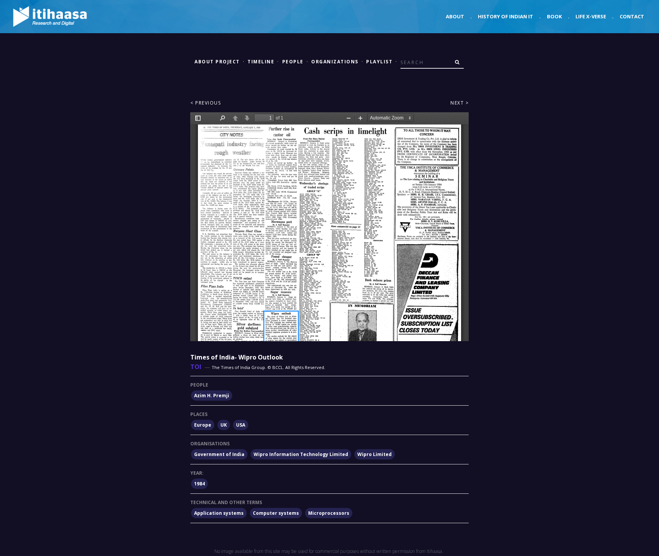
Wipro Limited (374, 454)
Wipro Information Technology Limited (301, 454)
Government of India (219, 454)
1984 (199, 483)
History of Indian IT (505, 16)
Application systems (219, 513)
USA (240, 425)
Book (554, 16)
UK (223, 425)
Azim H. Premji (211, 395)
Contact (632, 16)
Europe (202, 425)
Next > (459, 103)
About (455, 16)
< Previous (205, 103)
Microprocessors (328, 513)
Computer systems (276, 513)
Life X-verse (590, 16)
